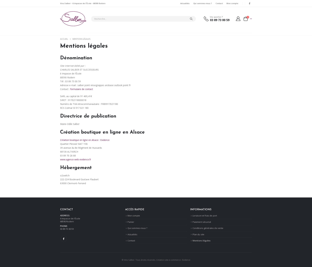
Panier (131, 221)
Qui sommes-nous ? (202, 3)
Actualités (185, 3)
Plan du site (198, 234)
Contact (219, 3)
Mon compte (232, 3)
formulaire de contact (81, 89)
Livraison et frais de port (205, 215)
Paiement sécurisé (202, 221)
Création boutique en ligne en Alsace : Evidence (85, 140)
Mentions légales (201, 240)
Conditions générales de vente (208, 228)
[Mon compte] (238, 19)
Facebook (63, 239)
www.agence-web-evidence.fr (75, 159)
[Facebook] (249, 3)
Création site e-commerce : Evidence (173, 260)
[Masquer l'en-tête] (73, 18)
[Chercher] (191, 19)
